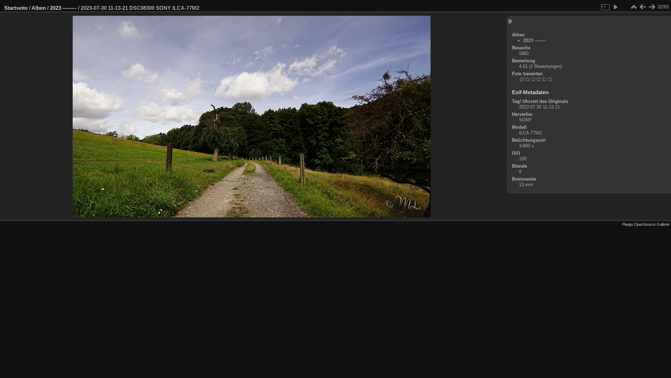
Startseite (16, 8)
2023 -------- (63, 8)
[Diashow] (615, 7)
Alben (38, 8)
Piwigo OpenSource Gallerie (646, 224)
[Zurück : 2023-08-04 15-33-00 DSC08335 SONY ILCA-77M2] (642, 7)
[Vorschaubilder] (633, 7)
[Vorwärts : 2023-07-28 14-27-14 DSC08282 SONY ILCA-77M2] (651, 7)
